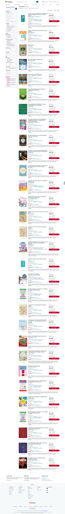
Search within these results (10, 7)
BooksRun (31, 23)
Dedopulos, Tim (30, 152)
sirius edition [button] (25, 8)
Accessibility (29, 498)
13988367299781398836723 (37, 155)
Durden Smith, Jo (35, 460)
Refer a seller (20, 492)
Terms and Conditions (44, 510)
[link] (58, 10)
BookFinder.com (32, 508)
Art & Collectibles (34, 4)
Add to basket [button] (54, 21)
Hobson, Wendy (30, 106)
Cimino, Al (30, 460)
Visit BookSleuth (26, 480)
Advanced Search (8, 4)
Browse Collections (17, 4)
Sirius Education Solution (32, 337)
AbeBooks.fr (25, 506)
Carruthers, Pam (38, 16)
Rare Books (26, 4)
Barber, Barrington (31, 213)
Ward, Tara (30, 91)
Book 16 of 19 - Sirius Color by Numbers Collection (37, 186)
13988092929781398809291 (37, 94)
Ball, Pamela (30, 167)
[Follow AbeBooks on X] (47, 490)
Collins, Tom (34, 367)
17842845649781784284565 (37, 63)
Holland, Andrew (31, 122)
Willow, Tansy (30, 323)
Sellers (50, 4)
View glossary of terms (45, 479)
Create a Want (9, 480)
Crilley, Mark (30, 46)
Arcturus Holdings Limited (32, 198)
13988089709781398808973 (37, 248)
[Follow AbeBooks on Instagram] (47, 493)
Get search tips (44, 477)
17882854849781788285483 (37, 278)
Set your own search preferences (47, 480)
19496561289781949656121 (37, 340)
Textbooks (43, 4)
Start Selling (57, 4)
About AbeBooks (30, 488)
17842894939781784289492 (37, 170)
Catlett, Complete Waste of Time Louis (34, 75)
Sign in (47, 1)
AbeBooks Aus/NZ (35, 506)
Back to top (32, 484)
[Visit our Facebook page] (47, 489)
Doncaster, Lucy (36, 122)
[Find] (37, 2)
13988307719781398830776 (37, 140)
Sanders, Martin (37, 275)
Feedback (64, 183)
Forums (29, 492)
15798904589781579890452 (37, 49)
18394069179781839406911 (37, 125)
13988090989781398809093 (37, 201)
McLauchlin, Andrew (31, 60)
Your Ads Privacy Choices (31, 495)
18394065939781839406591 (37, 35)
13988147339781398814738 (37, 370)
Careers (29, 491)
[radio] (6, 35)
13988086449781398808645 (37, 19)
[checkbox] (6, 12)
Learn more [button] (7, 86)
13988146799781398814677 (37, 185)
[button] (20, 10)
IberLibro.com (46, 506)
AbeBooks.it (29, 506)
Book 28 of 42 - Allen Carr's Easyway (35, 386)
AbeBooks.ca (41, 506)
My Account (50, 1)
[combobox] (26, 2)
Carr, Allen (30, 382)
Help (58, 1)
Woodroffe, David (31, 182)
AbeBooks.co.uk (15, 506)
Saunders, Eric (30, 228)
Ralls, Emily (30, 367)
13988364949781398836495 (37, 78)
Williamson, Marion (31, 16)
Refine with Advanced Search (33, 8)
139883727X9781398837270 (37, 463)
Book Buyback (20, 491)
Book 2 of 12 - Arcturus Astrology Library (36, 20)
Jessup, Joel (30, 137)
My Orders (10, 492)
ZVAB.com (50, 506)
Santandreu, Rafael (31, 32)
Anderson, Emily (31, 429)
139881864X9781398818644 (37, 326)
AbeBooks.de (20, 506)
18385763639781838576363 (37, 109)
